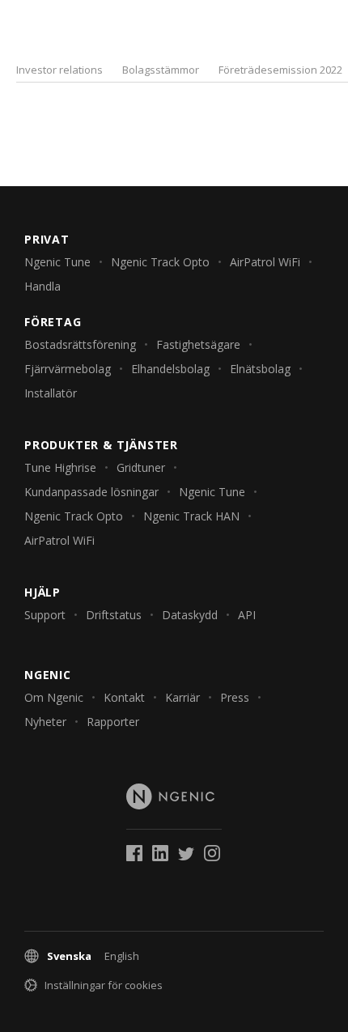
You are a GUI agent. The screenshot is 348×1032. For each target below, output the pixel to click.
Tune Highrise (60, 467)
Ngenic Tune (57, 262)
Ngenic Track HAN (191, 516)
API (247, 614)
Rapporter (113, 721)
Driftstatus (114, 614)
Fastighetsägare (198, 344)
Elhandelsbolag (170, 368)
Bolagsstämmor (160, 69)
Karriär (182, 697)
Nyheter (45, 721)
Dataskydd (190, 614)
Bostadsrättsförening (80, 344)
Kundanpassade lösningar (91, 491)
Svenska (69, 956)
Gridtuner (141, 467)
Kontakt (124, 697)
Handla (42, 286)
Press (234, 697)
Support (45, 614)
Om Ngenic (53, 697)
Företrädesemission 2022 (280, 69)
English (121, 956)
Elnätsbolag (260, 368)
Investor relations (59, 69)
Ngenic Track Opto (160, 262)
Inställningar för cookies (104, 985)
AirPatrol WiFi (265, 262)
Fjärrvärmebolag (67, 368)
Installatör (50, 393)
